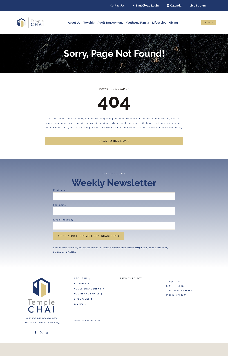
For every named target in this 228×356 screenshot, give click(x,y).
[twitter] (41, 332)
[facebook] (35, 332)
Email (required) (64, 219)
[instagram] (47, 332)
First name (59, 190)
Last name (59, 204)
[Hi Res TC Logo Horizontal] (30, 18)
